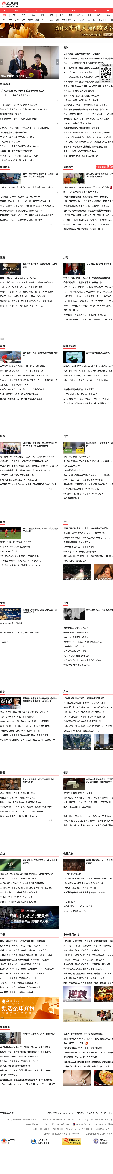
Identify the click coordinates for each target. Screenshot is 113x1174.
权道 (35, 978)
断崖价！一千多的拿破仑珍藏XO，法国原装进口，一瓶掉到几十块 (28, 380)
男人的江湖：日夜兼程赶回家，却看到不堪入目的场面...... (88, 964)
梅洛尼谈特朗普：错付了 (10, 114)
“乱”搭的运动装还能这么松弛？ (76, 655)
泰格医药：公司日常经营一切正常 (77, 792)
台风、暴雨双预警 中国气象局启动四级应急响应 (84, 77)
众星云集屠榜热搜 (71, 498)
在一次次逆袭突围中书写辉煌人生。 (15, 978)
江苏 (75, 20)
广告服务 (104, 1113)
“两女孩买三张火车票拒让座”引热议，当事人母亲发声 (86, 118)
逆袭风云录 (49, 969)
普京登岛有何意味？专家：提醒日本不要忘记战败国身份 (24, 375)
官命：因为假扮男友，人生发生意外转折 (17, 941)
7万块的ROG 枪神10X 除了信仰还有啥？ (17, 716)
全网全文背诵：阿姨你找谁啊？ (76, 632)
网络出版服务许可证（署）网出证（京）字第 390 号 (48, 1124)
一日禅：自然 (69, 901)
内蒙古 (30, 20)
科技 (28, 10)
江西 (106, 20)
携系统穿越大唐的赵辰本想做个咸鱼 (78, 969)
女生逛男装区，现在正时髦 (75, 651)
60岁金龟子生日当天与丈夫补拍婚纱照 (79, 551)
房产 (65, 691)
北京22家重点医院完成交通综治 (77, 806)
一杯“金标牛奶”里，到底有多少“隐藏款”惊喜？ (19, 892)
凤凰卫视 (39, 10)
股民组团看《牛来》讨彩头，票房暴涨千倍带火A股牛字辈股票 (26, 215)
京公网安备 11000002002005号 (90, 1124)
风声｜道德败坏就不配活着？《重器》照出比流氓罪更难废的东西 (28, 206)
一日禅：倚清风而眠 (72, 874)
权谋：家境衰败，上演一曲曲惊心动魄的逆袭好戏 (21, 969)
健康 (65, 772)
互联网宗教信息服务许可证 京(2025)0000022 (63, 1133)
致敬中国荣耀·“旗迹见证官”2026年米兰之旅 (18, 479)
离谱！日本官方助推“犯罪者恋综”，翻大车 (18, 137)
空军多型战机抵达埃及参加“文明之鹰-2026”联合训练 (22, 366)
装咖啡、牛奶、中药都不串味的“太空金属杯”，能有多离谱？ (26, 1052)
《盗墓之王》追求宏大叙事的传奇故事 (16, 983)
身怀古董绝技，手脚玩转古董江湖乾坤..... (81, 978)
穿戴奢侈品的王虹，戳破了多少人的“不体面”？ (83, 660)
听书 (2, 934)
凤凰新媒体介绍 (7, 1113)
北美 (17, 20)
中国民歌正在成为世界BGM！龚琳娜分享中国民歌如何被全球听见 (28, 484)
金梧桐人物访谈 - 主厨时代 (11, 623)
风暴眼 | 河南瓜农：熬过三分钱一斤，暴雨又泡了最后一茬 (25, 201)
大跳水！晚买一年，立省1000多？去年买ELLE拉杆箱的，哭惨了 (27, 1084)
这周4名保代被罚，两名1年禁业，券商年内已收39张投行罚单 (26, 282)
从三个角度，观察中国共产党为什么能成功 (82, 54)
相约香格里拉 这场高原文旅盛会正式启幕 (81, 95)
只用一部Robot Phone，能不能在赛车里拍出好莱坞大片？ (25, 725)
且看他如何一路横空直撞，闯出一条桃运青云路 (83, 955)
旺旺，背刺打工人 (71, 310)
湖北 (94, 20)
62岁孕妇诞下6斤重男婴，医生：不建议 (17, 160)
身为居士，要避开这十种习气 (75, 911)
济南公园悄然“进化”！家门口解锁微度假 (81, 156)
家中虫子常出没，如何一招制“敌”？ (15, 1066)
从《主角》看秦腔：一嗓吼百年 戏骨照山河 (18, 816)
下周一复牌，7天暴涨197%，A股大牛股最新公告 (21, 287)
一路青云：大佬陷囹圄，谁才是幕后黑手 (17, 973)
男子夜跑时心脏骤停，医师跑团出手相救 (90, 146)
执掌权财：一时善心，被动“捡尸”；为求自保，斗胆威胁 (87, 945)
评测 (51, 15)
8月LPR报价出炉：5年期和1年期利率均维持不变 (84, 716)
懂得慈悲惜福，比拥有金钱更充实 (77, 906)
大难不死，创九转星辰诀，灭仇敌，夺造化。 (82, 973)
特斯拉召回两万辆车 (72, 465)
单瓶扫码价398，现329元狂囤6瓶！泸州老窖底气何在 (86, 187)
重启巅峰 (41, 941)
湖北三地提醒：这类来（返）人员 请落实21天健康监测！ (87, 802)
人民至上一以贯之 (71, 58)
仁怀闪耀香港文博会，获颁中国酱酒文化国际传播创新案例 (25, 470)
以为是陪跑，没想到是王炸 (75, 560)
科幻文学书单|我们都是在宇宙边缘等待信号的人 (21, 802)
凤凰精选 (5, 167)
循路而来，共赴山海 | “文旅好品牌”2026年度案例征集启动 (25, 461)
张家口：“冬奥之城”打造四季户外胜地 (80, 151)
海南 (51, 20)
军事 (73, 10)
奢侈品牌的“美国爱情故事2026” (76, 665)
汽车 (107, 10)
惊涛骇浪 (46, 959)
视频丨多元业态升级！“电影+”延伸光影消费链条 (84, 63)
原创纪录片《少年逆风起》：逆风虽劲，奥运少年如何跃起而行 (26, 887)
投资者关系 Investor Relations (60, 1113)
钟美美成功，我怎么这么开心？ (76, 646)
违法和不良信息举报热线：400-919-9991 (58, 1119)
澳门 (4, 20)
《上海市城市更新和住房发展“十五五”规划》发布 (84, 702)
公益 (2, 853)
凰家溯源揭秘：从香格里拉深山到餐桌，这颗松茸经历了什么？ (27, 807)
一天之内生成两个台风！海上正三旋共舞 (81, 100)
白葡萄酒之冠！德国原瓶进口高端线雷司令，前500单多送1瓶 (26, 1080)
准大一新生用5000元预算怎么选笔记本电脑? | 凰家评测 (24, 712)
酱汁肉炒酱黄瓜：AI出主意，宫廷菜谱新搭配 (19, 632)
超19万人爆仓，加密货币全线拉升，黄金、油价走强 (22, 296)
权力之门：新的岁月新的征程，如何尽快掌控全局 (21, 987)
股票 (33, 15)
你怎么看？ (105, 109)
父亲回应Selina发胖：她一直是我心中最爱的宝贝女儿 (86, 537)
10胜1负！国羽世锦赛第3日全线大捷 (15, 542)
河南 (88, 20)
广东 (63, 20)
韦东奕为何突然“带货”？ (10, 142)
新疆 (37, 20)
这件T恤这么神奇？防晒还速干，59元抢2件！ (19, 1056)
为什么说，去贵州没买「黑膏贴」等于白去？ (19, 1061)
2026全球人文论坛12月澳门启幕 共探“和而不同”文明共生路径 (26, 874)
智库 (23, 15)
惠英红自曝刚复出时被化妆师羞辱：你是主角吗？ (84, 533)
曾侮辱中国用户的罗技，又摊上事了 (78, 389)
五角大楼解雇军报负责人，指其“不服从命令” (19, 104)
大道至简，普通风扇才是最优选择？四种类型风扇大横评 (24, 735)
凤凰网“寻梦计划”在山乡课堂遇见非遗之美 (18, 901)
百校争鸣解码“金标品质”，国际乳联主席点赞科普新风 (23, 883)
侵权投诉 (99, 1119)
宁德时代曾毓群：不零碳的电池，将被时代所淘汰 (21, 210)
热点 (2, 84)
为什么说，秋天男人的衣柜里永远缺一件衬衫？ (20, 146)
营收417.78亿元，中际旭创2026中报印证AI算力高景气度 (87, 305)
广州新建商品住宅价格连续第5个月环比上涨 (82, 721)
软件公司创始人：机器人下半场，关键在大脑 (82, 282)
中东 (10, 20)
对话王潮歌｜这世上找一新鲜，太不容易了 (18, 792)
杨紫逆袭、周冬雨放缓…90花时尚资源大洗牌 (82, 641)
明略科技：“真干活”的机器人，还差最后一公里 (20, 196)
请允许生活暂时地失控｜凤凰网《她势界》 (18, 878)
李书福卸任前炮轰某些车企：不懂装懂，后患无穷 (84, 315)
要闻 (66, 47)
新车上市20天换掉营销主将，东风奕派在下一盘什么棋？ (87, 475)
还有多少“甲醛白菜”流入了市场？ (78, 123)
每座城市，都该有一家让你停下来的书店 (17, 797)
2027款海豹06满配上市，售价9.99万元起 (81, 489)
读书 (61, 15)
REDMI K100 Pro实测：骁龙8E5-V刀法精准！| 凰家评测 (24, 721)
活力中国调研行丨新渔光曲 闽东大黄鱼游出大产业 (85, 67)
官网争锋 (100, 959)
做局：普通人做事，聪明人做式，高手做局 (81, 950)
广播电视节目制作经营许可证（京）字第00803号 (72, 1129)
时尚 (62, 10)
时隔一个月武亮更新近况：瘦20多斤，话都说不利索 (85, 380)
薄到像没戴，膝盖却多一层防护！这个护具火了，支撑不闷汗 (26, 301)
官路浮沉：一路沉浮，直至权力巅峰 (78, 959)
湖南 (100, 20)
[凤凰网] (10, 6)
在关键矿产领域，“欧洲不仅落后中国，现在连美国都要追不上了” (27, 128)
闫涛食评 (4, 641)
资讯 (6, 10)
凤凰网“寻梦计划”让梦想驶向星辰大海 (16, 897)
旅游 (98, 15)
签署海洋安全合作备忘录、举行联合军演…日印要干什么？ (25, 109)
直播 (4, 15)
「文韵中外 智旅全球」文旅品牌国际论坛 (17, 475)
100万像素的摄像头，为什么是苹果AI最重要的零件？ (86, 375)
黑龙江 (44, 20)
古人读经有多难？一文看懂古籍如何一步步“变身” (84, 892)
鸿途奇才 (40, 973)
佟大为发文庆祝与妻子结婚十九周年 (78, 546)
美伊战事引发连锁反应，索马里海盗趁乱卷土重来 (21, 398)
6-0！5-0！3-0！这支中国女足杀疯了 (16, 546)
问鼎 (50, 955)
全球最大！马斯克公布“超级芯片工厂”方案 (81, 730)
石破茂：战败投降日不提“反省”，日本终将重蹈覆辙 (22, 389)
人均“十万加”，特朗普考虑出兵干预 (15, 95)
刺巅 (36, 983)
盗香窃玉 (100, 969)
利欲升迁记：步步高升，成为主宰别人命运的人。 (21, 945)
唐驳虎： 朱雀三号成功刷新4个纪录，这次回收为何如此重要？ (27, 187)
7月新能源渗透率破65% (73, 470)
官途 (104, 950)
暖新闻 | (67, 146)
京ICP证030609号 (41, 1129)
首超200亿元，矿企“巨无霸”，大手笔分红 (18, 277)
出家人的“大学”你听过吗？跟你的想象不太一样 (83, 883)
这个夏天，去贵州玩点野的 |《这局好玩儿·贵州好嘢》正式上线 (27, 456)
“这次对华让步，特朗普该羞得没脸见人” (22, 91)
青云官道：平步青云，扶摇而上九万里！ (17, 992)
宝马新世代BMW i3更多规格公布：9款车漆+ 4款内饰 (86, 398)
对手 (103, 978)
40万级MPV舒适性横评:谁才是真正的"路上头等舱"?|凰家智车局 (27, 739)
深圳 (69, 20)
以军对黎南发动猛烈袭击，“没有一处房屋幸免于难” (22, 371)
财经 (17, 10)
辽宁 (23, 20)
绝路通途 (107, 973)
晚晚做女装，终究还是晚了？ (75, 627)
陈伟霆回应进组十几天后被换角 (76, 542)
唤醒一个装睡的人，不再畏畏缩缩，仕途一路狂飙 (84, 983)
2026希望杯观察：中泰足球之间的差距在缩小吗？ (21, 560)
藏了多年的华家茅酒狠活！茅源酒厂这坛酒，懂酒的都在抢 (25, 1047)
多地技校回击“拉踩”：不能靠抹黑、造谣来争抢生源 (85, 105)
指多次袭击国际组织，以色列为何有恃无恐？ (19, 118)
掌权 (46, 945)
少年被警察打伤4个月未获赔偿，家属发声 (81, 128)
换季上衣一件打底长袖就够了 (75, 637)
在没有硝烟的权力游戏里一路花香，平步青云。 (20, 959)
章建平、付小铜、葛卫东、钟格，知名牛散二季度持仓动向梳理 (27, 291)
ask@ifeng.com (86, 1119)
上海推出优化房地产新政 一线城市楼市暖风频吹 (83, 698)
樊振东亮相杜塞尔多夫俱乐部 (13, 75)
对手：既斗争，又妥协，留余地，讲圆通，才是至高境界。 (25, 950)
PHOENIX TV (92, 1113)
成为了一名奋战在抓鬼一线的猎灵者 (15, 964)
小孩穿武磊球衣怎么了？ (10, 551)
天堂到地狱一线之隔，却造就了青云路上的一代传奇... (23, 955)
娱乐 (51, 10)
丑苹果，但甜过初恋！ (9, 1075)
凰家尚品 (68, 167)
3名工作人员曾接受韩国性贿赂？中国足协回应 (20, 556)
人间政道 (36, 964)
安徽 (57, 20)
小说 (65, 934)
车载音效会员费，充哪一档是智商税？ (79, 456)
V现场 (72, 345)
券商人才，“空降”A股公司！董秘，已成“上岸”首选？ (22, 305)
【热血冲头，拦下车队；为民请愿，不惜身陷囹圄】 (85, 941)
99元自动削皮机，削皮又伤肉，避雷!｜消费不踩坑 (21, 730)
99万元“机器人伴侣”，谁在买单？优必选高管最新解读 (86, 277)
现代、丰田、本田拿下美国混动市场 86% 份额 (83, 479)
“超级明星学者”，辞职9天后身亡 (14, 132)
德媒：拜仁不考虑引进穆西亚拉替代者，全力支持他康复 (87, 816)
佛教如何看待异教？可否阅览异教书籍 (79, 887)
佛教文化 (80, 15)
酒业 (89, 15)
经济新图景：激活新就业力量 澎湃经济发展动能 (84, 81)
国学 (70, 15)
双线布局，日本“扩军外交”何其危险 (79, 91)
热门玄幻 (74, 934)
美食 (108, 15)
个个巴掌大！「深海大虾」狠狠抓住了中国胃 (19, 156)
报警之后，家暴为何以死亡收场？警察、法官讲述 (21, 220)
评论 (14, 15)
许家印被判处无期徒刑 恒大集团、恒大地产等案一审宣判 (87, 707)
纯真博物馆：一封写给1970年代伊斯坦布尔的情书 (21, 811)
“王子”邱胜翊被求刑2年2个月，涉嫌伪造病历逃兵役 (85, 528)
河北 (82, 20)
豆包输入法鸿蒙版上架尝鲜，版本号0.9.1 (81, 394)
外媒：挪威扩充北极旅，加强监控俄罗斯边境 (19, 394)
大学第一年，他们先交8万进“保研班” (16, 151)
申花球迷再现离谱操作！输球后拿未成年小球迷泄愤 (22, 565)
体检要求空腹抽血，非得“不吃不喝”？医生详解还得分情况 (88, 825)
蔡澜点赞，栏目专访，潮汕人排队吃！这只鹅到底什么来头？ (26, 1070)
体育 (85, 10)
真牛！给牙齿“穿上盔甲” (73, 1043)
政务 (96, 10)
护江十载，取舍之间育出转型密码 (78, 72)
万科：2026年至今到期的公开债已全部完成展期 (83, 712)
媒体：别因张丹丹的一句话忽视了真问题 (81, 109)
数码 (42, 15)
